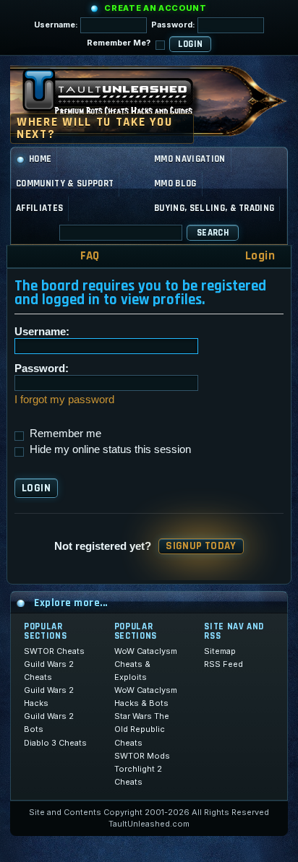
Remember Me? (120, 43)
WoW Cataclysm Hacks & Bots (145, 696)
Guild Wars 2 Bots (49, 722)
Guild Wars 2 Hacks (49, 696)
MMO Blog (175, 183)
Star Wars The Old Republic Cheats (141, 729)
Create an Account (155, 8)
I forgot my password (64, 399)
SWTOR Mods (142, 756)
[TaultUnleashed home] (118, 97)
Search (213, 232)
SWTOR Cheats (54, 651)
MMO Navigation (190, 159)
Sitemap (220, 651)
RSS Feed (223, 664)
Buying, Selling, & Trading (214, 208)
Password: (174, 25)
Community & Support (65, 183)
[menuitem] (80, 256)
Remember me (64, 433)
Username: (57, 25)
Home (40, 159)
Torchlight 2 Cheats (138, 775)
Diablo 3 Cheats (55, 743)
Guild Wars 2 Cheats (49, 670)
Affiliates (39, 208)
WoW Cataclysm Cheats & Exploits (145, 664)
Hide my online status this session (109, 449)
